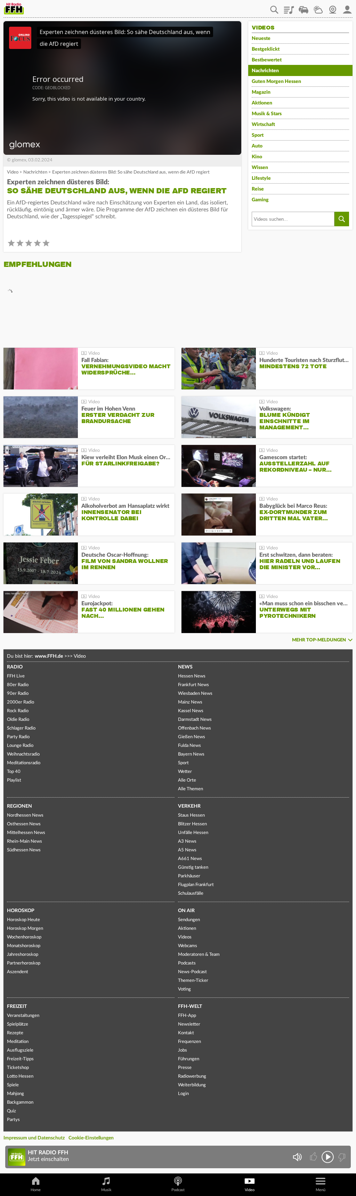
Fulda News (189, 745)
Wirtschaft (263, 124)
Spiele (13, 1085)
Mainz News (190, 702)
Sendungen (189, 920)
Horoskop (20, 910)
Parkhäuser (189, 876)
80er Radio (18, 685)
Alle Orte (187, 780)
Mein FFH (347, 7)
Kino (257, 156)
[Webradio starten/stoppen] (328, 1157)
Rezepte (15, 1033)
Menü (320, 1190)
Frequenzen (189, 1041)
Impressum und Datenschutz (34, 1138)
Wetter (318, 7)
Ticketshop (18, 1068)
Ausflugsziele (20, 1050)
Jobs (182, 1050)
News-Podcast (192, 972)
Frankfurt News (193, 685)
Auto (257, 146)
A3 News (187, 841)
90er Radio (18, 693)
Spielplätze (17, 1024)
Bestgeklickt (266, 49)
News (185, 667)
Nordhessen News (25, 815)
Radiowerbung (192, 1076)
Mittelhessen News (26, 833)
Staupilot (303, 7)
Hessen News (191, 676)
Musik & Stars (267, 113)
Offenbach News (194, 728)
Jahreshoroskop (22, 954)
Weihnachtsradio (23, 754)
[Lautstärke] (297, 1157)
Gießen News (191, 737)
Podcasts (187, 963)
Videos (185, 937)
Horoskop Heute (23, 920)
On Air (186, 910)
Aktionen (262, 103)
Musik (106, 1190)
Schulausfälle (190, 893)
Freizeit (17, 1006)
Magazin (261, 92)
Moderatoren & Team (199, 954)
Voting (184, 989)
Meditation (18, 1041)
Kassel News (190, 711)
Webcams (187, 946)
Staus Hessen (191, 815)
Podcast (178, 1190)
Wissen (260, 167)
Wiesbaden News (195, 693)
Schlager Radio (21, 728)
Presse (185, 1068)
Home (36, 1190)
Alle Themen (190, 789)
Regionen (19, 806)
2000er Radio (20, 702)
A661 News (190, 859)
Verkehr (189, 806)
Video (12, 172)
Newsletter (189, 1024)
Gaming (260, 199)
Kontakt (186, 1033)
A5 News (187, 850)
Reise (258, 189)
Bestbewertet (267, 60)
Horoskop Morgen (25, 928)
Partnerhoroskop (23, 963)
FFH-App (187, 1015)
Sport (258, 135)
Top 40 (14, 771)
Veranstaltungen (23, 1015)
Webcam (332, 7)
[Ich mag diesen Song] (314, 1157)
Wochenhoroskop (24, 937)
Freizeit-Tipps (20, 1059)
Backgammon (20, 1102)
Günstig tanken (193, 867)
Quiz (11, 1111)
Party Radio (18, 737)
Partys (13, 1120)
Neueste (261, 38)
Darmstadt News (195, 719)
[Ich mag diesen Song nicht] (341, 1157)
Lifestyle (261, 178)
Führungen (188, 1059)
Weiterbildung (192, 1085)
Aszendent (17, 972)
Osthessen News (24, 824)
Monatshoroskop (23, 946)
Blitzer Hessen (192, 824)
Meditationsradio (23, 763)
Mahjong (15, 1094)
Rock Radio (18, 711)
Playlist (289, 7)
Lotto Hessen (20, 1076)
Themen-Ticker (193, 980)
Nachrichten (35, 172)
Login (183, 1094)
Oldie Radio (18, 719)
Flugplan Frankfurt (196, 885)
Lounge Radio (20, 745)
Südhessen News (24, 850)
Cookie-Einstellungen (91, 1138)
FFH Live (16, 676)
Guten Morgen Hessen (276, 81)
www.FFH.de (49, 656)
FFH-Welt (190, 1006)
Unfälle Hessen (193, 833)
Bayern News (191, 754)
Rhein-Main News (24, 841)
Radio (15, 667)
